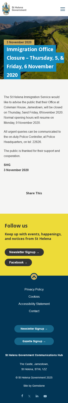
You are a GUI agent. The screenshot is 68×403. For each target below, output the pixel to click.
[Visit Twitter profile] (29, 396)
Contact (34, 311)
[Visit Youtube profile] (45, 396)
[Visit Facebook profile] (22, 396)
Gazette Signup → (34, 341)
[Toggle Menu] (62, 9)
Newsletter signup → (24, 252)
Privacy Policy (34, 289)
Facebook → (18, 262)
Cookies (34, 296)
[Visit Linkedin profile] (37, 396)
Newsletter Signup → (34, 328)
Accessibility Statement (34, 303)
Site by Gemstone (34, 385)
